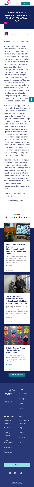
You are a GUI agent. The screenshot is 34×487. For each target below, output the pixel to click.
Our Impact (22, 399)
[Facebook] (10, 473)
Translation (8, 452)
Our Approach (23, 394)
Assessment (8, 447)
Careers (21, 408)
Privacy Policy (17, 483)
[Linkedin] (15, 473)
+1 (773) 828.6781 (8, 402)
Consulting (7, 428)
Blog (20, 428)
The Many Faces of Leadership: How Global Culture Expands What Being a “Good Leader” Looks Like (16, 299)
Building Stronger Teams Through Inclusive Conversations (15, 350)
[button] (31, 99)
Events (20, 442)
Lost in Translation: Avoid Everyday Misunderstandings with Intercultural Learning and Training (16, 249)
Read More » (9, 265)
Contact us (22, 403)
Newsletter (22, 437)
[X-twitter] (21, 473)
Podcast (21, 433)
